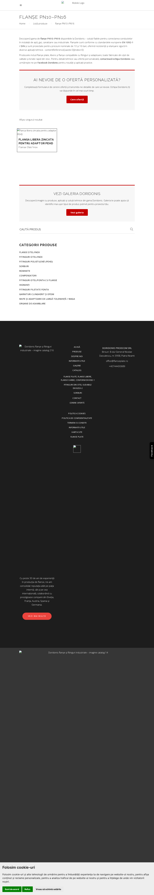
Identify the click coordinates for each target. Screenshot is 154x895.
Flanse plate (77, 436)
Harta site (77, 432)
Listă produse (40, 23)
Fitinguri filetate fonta (34, 289)
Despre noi (77, 356)
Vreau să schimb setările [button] (48, 889)
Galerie (77, 365)
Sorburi (24, 266)
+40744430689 (117, 366)
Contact (76, 398)
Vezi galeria (77, 212)
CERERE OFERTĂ (77, 402)
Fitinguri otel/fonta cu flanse (38, 280)
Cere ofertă (77, 99)
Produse (77, 351)
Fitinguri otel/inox (31, 256)
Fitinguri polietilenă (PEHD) (36, 261)
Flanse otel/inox (28, 147)
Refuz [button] (27, 889)
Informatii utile (77, 361)
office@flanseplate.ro (117, 360)
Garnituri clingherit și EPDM (36, 294)
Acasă (77, 347)
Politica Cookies (77, 413)
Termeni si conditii (76, 422)
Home (22, 23)
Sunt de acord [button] (12, 889)
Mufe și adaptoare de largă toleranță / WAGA (47, 298)
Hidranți (24, 284)
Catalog (76, 370)
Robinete (24, 270)
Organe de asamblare (32, 303)
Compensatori (28, 275)
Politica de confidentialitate (77, 418)
